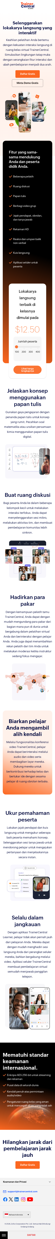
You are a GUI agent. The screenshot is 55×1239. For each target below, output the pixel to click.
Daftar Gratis (27, 73)
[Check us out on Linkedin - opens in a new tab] (16, 1199)
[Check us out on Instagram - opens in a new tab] (23, 1199)
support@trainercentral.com (22, 1191)
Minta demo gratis (27, 83)
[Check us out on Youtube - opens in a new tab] (30, 1199)
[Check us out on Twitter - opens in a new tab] (11, 1199)
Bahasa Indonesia (16, 1215)
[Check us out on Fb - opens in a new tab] (5, 1199)
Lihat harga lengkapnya (27, 369)
